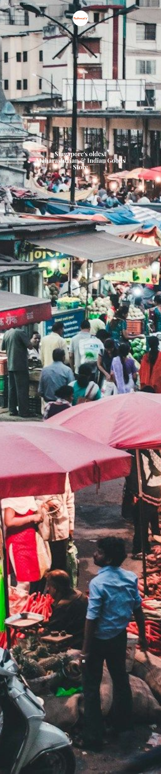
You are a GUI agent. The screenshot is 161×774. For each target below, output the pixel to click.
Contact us (41, 4)
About (17, 4)
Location (28, 4)
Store (7, 4)
